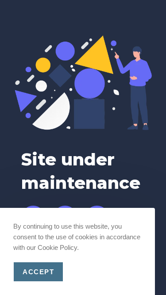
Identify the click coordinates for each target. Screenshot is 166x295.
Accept (38, 272)
